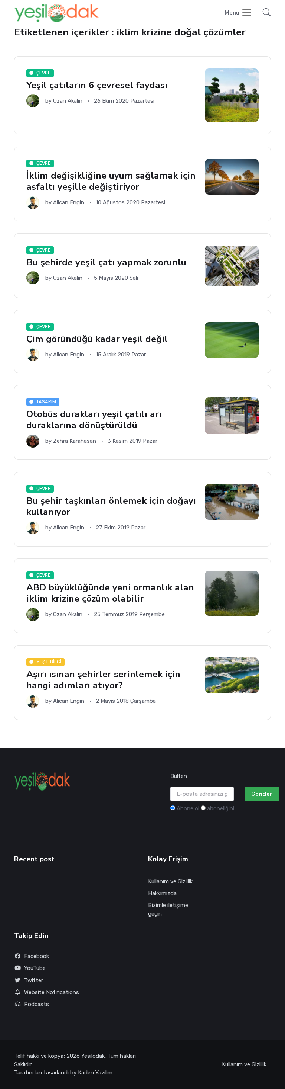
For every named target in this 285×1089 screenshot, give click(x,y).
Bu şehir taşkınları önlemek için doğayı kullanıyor (111, 506)
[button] (264, 13)
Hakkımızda (162, 893)
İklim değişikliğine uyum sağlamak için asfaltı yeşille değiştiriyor (111, 181)
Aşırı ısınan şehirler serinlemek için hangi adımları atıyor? (103, 680)
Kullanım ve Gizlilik (170, 881)
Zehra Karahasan (74, 441)
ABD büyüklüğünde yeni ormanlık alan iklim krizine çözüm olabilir (110, 593)
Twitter (33, 980)
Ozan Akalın (67, 100)
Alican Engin (68, 202)
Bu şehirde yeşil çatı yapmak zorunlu (106, 262)
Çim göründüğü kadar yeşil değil (97, 339)
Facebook (36, 956)
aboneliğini (220, 808)
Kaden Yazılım (95, 1072)
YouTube (35, 968)
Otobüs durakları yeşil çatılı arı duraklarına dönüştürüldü (93, 420)
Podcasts (36, 1004)
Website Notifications (51, 992)
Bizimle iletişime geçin (168, 909)
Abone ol (188, 808)
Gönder (262, 794)
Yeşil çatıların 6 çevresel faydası (96, 86)
